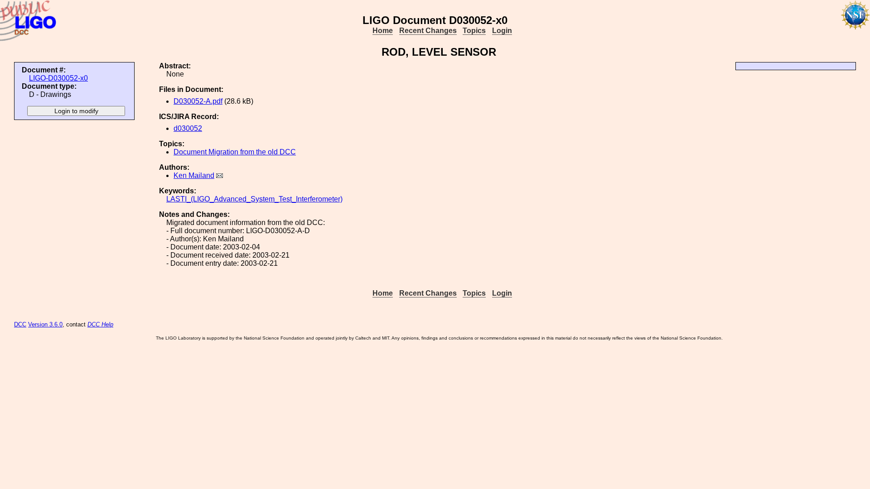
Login (502, 30)
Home (382, 30)
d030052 (188, 128)
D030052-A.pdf (198, 101)
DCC (20, 324)
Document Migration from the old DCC (235, 152)
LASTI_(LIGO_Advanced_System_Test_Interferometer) (254, 199)
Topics (474, 30)
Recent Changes (428, 30)
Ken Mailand (194, 175)
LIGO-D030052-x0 (58, 78)
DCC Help (100, 324)
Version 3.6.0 (45, 324)
